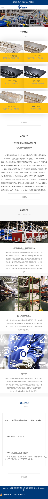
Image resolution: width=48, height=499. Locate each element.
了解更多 (24, 197)
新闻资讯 (24, 403)
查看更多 (24, 122)
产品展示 (24, 32)
